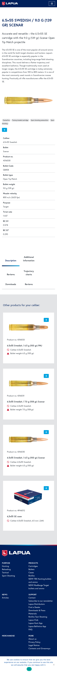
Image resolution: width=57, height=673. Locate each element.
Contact (32, 597)
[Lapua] (10, 3)
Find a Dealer (34, 607)
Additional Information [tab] (28, 259)
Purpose (6, 563)
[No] (53, 664)
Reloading (6, 569)
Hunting (5, 566)
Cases (31, 572)
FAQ (30, 629)
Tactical (5, 572)
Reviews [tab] (11, 274)
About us (32, 639)
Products (33, 563)
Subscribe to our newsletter (40, 601)
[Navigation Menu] (52, 3)
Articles (5, 597)
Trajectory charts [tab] (29, 273)
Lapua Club (33, 620)
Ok (29, 669)
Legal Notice (34, 645)
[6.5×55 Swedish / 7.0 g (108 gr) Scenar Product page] (28, 383)
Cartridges (33, 566)
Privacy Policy (34, 642)
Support (32, 594)
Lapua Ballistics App (37, 626)
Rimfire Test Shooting (37, 616)
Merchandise (8, 636)
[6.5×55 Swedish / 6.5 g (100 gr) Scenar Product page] (28, 439)
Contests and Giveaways (39, 648)
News (4, 594)
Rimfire (31, 575)
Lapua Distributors (36, 604)
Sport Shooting (8, 575)
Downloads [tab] (10, 284)
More (31, 636)
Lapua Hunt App (35, 623)
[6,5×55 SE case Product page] (28, 497)
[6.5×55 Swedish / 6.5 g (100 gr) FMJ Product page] (28, 327)
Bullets (31, 569)
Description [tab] (10, 260)
